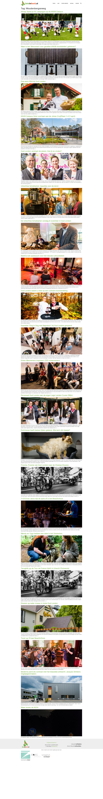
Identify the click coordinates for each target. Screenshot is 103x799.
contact (77, 3)
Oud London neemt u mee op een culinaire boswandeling (44, 291)
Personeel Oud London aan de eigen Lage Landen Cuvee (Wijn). (47, 395)
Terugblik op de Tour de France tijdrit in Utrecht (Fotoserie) (45, 568)
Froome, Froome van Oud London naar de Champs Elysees (45, 465)
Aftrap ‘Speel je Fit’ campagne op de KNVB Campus (42, 12)
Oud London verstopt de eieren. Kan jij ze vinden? (41, 151)
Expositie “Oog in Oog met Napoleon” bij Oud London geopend (46, 325)
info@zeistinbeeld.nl (51, 742)
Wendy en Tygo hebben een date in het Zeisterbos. (42, 533)
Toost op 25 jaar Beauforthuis (33, 638)
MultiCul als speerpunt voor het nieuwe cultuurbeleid (42, 256)
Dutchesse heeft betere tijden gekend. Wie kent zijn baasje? (45, 430)
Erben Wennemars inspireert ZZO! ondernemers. (40, 360)
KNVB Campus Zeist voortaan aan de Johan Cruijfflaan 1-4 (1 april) (48, 116)
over (58, 3)
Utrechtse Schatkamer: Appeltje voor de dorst (39, 186)
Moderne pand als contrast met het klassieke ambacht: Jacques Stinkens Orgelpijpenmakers (51, 673)
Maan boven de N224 (29, 707)
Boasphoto (54, 746)
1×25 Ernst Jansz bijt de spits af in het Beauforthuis (42, 499)
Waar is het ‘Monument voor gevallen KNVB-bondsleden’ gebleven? (48, 46)
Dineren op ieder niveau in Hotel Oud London (39, 603)
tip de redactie (65, 3)
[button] (81, 3)
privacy (71, 3)
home (54, 3)
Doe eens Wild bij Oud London (33, 81)
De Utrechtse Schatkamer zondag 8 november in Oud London (46, 221)
